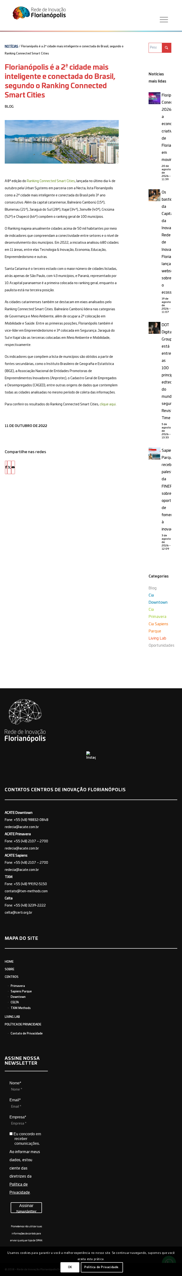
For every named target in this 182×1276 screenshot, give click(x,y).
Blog (9, 106)
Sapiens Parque (21, 991)
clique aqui (108, 404)
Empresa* (17, 1117)
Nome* (15, 1083)
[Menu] (164, 20)
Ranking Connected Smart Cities (51, 181)
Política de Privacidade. (101, 1267)
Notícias (11, 46)
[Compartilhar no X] (9, 467)
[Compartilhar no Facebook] (6, 467)
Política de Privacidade (23, 1024)
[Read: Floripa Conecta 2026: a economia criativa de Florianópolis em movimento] (154, 98)
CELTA (15, 1002)
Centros (11, 976)
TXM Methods (21, 1008)
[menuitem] (164, 20)
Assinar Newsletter (26, 1208)
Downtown (18, 996)
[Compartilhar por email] (13, 467)
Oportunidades (161, 645)
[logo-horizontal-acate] (39, 16)
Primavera (18, 986)
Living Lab (157, 638)
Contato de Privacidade (27, 1033)
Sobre (9, 969)
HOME (9, 961)
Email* (15, 1100)
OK (70, 1267)
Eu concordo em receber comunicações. (27, 1138)
